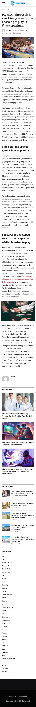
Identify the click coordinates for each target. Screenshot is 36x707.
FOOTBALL (5, 646)
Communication (7, 594)
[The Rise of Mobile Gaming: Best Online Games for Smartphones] (18, 431)
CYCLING (4, 604)
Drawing (4, 611)
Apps (3, 559)
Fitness (4, 639)
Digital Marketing (7, 607)
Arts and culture (7, 562)
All (27, 30)
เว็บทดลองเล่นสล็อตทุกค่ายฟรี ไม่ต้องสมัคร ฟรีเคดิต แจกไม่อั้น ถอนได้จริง (17, 279)
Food (3, 643)
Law (3, 662)
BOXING (4, 578)
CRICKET (4, 598)
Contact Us (12, 696)
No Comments (7, 33)
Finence (4, 636)
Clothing (5, 588)
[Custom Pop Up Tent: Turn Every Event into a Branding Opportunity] (6, 527)
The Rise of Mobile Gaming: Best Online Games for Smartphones (18, 444)
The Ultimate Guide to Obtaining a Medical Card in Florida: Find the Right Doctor (17, 416)
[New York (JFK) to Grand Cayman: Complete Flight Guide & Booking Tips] (6, 539)
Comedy (4, 591)
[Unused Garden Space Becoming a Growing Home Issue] (6, 505)
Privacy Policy (23, 696)
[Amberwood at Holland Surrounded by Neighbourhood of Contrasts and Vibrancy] (6, 515)
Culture (4, 601)
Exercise (4, 623)
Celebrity (5, 585)
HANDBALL (5, 652)
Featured (5, 630)
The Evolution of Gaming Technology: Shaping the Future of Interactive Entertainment (17, 471)
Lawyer (4, 665)
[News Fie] (18, 3)
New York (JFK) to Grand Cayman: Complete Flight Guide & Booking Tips (22, 539)
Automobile (6, 566)
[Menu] (3, 3)
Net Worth (5, 671)
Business (5, 582)
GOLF (3, 649)
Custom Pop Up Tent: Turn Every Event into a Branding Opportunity (22, 527)
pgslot (4, 68)
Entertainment (7, 617)
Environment (6, 620)
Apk (3, 556)
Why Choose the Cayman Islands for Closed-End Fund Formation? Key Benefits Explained (22, 493)
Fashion (4, 627)
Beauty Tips (6, 572)
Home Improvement (8, 659)
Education (5, 614)
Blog (3, 575)
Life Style (5, 668)
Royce (9, 30)
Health (4, 655)
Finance (4, 633)
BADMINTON (6, 569)
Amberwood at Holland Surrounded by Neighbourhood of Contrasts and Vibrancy (22, 515)
